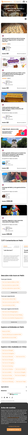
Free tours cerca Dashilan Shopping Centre (12, 318)
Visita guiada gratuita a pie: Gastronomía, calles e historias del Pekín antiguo (12, 109)
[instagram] (2, 397)
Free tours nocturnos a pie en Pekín (10, 302)
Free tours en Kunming (7, 366)
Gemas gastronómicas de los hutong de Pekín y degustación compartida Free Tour (13, 40)
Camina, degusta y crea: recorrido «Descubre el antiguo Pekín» (12, 221)
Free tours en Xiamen (20, 369)
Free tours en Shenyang (7, 381)
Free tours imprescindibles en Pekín (10, 282)
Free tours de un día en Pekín (9, 299)
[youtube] (7, 397)
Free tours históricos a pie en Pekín (10, 285)
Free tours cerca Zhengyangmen (10, 311)
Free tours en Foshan (7, 375)
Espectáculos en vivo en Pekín (9, 337)
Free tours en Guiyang (7, 369)
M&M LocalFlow (9, 116)
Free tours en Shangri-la (8, 378)
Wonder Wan (8, 47)
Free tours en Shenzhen (7, 356)
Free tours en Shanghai (7, 350)
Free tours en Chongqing (8, 362)
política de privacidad (13, 417)
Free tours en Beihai (7, 372)
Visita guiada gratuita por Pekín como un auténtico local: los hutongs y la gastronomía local (13, 74)
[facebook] (4, 397)
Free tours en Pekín (9, 5)
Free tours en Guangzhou (8, 353)
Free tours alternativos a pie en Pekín (11, 288)
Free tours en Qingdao (20, 375)
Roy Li (7, 195)
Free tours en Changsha (20, 372)
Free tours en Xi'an (20, 356)
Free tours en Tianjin (21, 381)
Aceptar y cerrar (14, 429)
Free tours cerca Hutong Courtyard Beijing (12, 315)
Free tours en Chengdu (7, 359)
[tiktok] (12, 397)
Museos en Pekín (6, 331)
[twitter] (9, 397)
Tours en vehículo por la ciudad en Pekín (11, 334)
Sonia (7, 162)
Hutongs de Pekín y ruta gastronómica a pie (14, 188)
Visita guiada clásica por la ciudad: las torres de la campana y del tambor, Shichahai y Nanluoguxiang (14, 154)
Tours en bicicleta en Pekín (8, 305)
